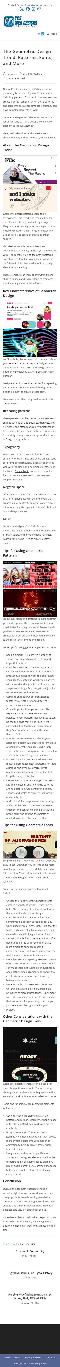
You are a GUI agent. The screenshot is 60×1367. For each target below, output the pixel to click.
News (27, 1357)
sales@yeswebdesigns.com (39, 5)
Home (7, 1357)
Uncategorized (16, 78)
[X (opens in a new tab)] (22, 9)
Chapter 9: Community (30, 1251)
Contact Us (38, 1357)
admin (11, 74)
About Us (51, 1357)
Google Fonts (22, 471)
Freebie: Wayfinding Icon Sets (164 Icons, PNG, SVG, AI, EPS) (30, 1296)
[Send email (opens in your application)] (38, 9)
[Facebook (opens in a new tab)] (28, 9)
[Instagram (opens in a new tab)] (33, 9)
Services (18, 1357)
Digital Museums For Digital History (30, 1273)
